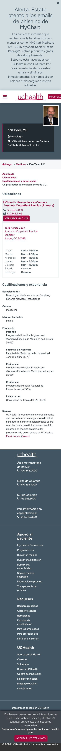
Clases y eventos (26, 610)
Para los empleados (28, 628)
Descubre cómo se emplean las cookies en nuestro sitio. (30, 731)
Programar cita (25, 550)
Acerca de (8, 173)
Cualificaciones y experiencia (19, 180)
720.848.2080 (15, 209)
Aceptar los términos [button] (31, 738)
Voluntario (23, 664)
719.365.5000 (28, 498)
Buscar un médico (27, 554)
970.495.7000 (28, 484)
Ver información (16, 218)
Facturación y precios (29, 581)
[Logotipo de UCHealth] (26, 454)
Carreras (22, 659)
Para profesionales (27, 633)
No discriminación (27, 678)
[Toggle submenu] (4, 97)
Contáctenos (24, 688)
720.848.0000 (28, 470)
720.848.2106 (14, 213)
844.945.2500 (28, 516)
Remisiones (23, 615)
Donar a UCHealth (27, 669)
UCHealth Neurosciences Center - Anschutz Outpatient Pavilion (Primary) (28, 204)
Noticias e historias (27, 638)
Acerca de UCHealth (29, 654)
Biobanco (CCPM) (27, 683)
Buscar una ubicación (29, 559)
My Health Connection (30, 545)
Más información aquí (18, 436)
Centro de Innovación (29, 673)
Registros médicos (27, 605)
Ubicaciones (9, 177)
